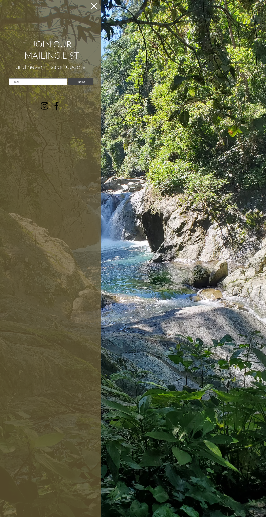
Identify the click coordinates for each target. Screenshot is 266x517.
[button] (94, 6)
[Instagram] (44, 106)
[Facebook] (56, 106)
